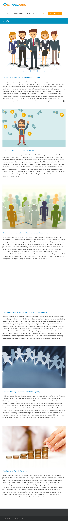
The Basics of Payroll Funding (14, 471)
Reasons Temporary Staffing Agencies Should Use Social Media (28, 233)
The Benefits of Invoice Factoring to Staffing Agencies (24, 312)
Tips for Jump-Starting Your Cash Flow (18, 150)
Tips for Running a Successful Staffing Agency (21, 392)
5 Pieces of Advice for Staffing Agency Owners (21, 77)
